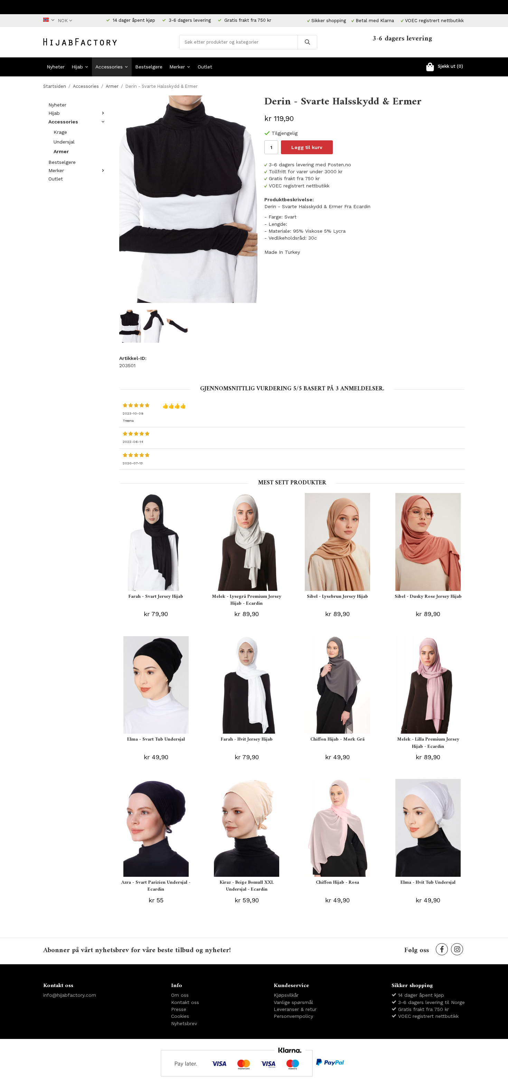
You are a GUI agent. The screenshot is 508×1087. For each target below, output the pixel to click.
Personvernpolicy (293, 1016)
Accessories (109, 66)
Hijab (77, 66)
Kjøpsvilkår (286, 995)
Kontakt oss (185, 1002)
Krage (60, 132)
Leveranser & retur (295, 1009)
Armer (61, 151)
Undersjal (64, 142)
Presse (178, 1009)
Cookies (180, 1016)
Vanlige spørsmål (293, 1002)
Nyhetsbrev (184, 1023)
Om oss (180, 995)
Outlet (205, 66)
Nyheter (56, 66)
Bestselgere (148, 66)
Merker (177, 66)
